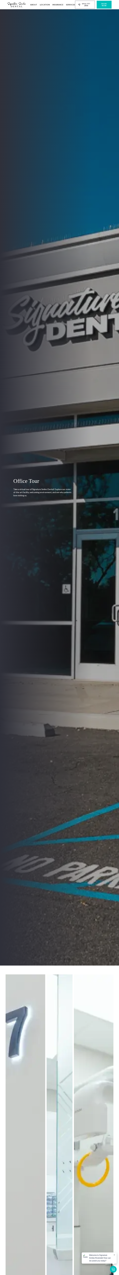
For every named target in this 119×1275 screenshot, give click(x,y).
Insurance (57, 5)
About (33, 5)
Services (70, 5)
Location (45, 5)
